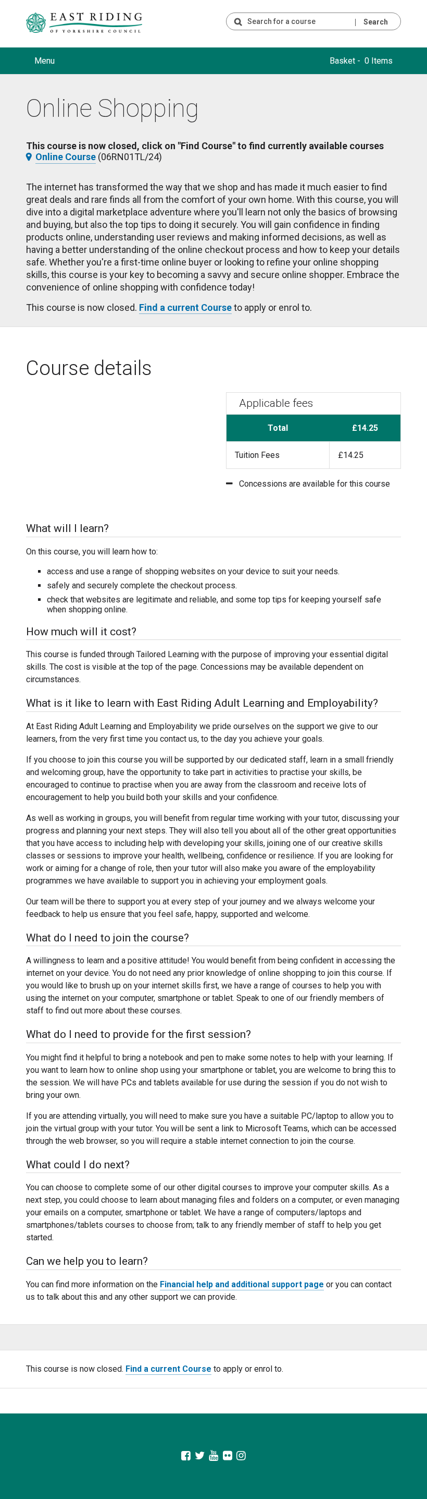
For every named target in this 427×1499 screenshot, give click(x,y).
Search (375, 22)
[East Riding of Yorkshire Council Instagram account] (241, 1456)
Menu (44, 61)
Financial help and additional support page (242, 1284)
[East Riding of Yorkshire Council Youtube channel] (214, 1456)
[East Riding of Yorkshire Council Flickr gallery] (227, 1456)
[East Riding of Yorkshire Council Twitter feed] (200, 1456)
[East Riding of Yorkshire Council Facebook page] (186, 1456)
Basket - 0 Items (361, 61)
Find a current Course (185, 307)
